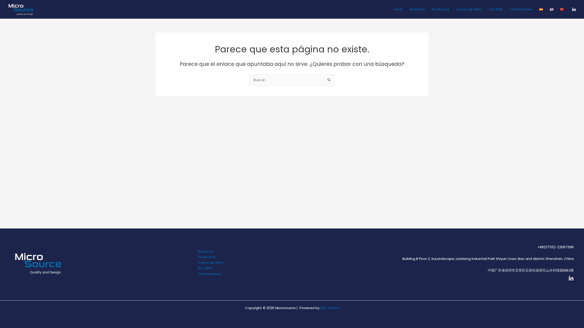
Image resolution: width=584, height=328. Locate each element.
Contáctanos (520, 9)
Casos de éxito (469, 9)
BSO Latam (330, 307)
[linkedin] (571, 278)
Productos (440, 9)
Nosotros (417, 9)
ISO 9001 (496, 9)
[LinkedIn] (574, 10)
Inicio (398, 9)
